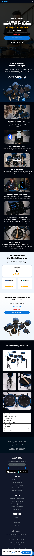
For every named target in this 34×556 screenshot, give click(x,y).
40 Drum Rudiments (17, 482)
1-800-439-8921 (21, 441)
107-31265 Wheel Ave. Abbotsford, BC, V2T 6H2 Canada (17, 535)
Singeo (17, 525)
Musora (17, 517)
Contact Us (17, 545)
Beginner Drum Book (17, 506)
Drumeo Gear (17, 509)
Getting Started (17, 490)
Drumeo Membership (17, 498)
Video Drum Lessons (17, 488)
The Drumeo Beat (17, 480)
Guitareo (17, 523)
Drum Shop (17, 495)
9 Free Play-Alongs (17, 485)
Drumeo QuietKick (17, 504)
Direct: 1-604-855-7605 (16, 542)
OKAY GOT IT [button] (26, 552)
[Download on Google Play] (22, 471)
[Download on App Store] (11, 471)
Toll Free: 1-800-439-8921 (17, 539)
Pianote (17, 520)
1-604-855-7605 (20, 443)
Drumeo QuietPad (17, 501)
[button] (32, 1)
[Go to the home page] (5, 1)
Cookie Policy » (16, 553)
